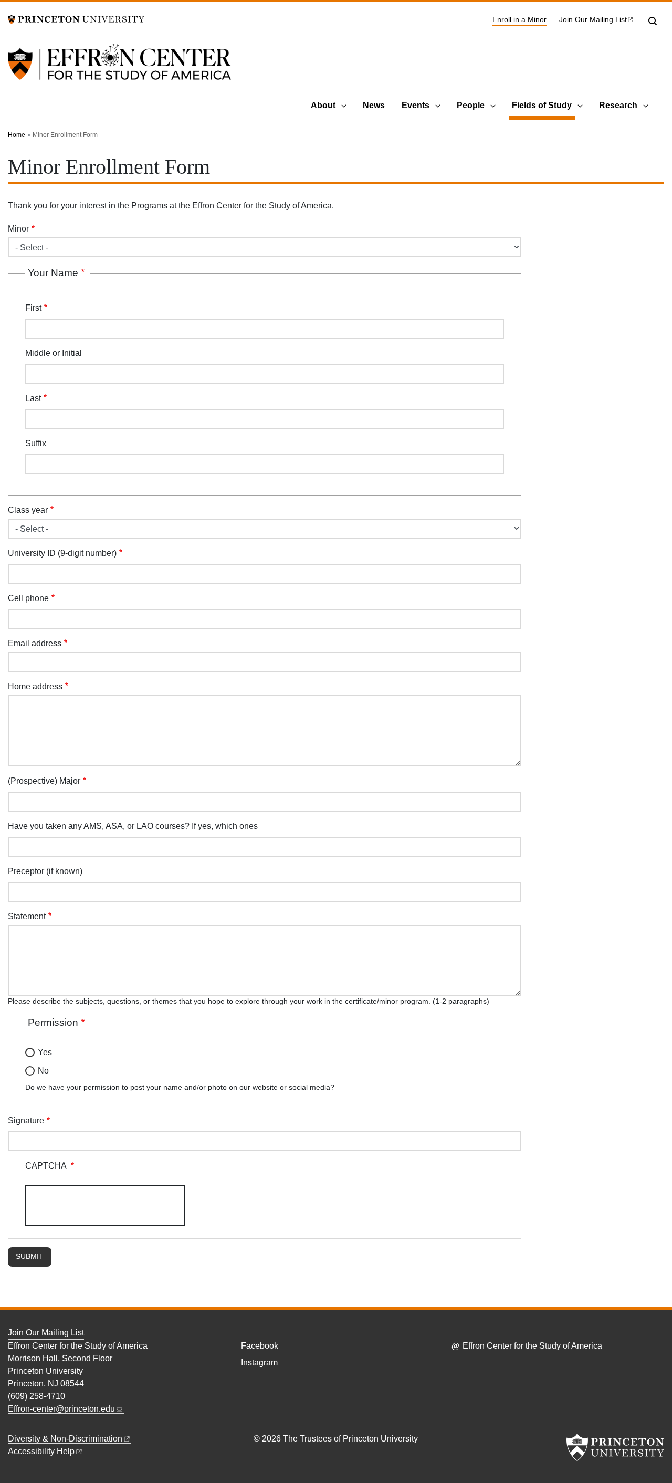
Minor (18, 228)
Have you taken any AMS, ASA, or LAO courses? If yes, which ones (133, 826)
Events (415, 105)
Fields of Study (543, 105)
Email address (34, 643)
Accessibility (41, 1451)
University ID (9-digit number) (62, 553)
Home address (35, 686)
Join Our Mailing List (46, 1332)
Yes (45, 1052)
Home (16, 135)
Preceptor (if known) (45, 871)
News (374, 105)
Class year (28, 510)
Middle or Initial (53, 353)
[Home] (119, 68)
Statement (27, 916)
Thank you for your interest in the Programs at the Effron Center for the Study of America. (171, 205)
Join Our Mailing (593, 20)
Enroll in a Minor (519, 19)
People (471, 105)
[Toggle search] (652, 21)
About (323, 105)
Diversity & (65, 1438)
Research (618, 105)
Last (33, 398)
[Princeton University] (76, 18)
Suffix (35, 443)
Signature (26, 1120)
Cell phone (28, 598)
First (33, 307)
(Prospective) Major (44, 780)
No (43, 1070)
